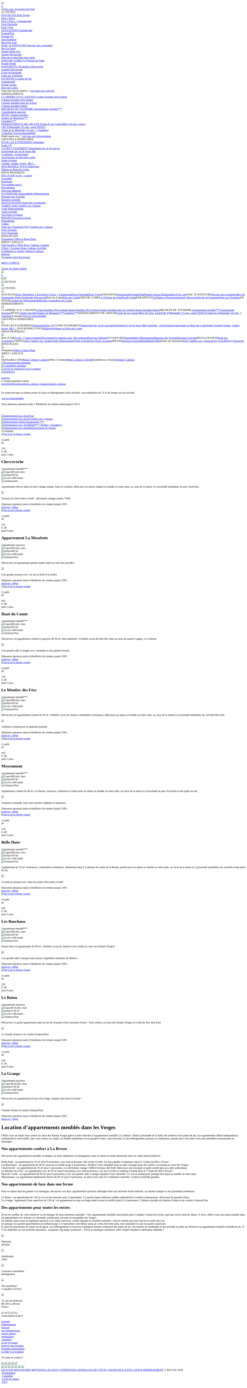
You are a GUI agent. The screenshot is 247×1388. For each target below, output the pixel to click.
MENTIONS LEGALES (44, 1370)
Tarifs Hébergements (12, 208)
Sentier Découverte (11, 54)
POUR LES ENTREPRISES (17, 142)
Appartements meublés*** (48, 109)
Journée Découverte (12, 69)
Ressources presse (21, 217)
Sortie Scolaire (9, 160)
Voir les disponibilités (24, 133)
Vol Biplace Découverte (30, 66)
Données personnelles (13, 1348)
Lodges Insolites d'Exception (51, 96)
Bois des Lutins (9, 57)
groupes (5, 1327)
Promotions (7, 239)
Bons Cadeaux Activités (33, 248)
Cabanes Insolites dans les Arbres (19, 103)
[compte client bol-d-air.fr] (2, 278)
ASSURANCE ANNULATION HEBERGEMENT (135, 1370)
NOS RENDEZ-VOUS (14, 166)
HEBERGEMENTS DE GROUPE (20, 124)
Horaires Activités (10, 199)
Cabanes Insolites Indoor (14, 106)
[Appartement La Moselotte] (15, 510)
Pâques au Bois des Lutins (15, 169)
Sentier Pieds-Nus (10, 51)
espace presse (8, 1333)
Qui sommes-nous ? (11, 184)
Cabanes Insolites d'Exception (17, 99)
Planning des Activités (13, 196)
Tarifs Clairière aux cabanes (26, 205)
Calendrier (7, 133)
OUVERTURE (10, 193)
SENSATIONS (9, 30)
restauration (7, 1336)
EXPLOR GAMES (12, 60)
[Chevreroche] (15, 434)
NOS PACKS (9, 15)
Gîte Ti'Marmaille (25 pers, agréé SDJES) (23, 127)
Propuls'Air (7, 36)
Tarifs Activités (9, 211)
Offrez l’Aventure (11, 248)
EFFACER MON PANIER (16, 1370)
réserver (5, 254)
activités (5, 384)
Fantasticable (25, 30)
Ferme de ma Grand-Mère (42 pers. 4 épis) (62, 124)
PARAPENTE (9, 66)
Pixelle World (8, 63)
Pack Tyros (7, 27)
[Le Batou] (15, 969)
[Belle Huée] (15, 814)
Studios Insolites (19, 115)
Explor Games (9, 84)
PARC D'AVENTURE (14, 45)
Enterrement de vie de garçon (44, 148)
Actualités (6, 178)
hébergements (17, 384)
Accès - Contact (23, 175)
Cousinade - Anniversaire (14, 154)
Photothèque (8, 221)
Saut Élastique (8, 39)
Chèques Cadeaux (34, 251)
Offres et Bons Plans (25, 239)
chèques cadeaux (57, 384)
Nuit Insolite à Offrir (12, 245)
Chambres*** (8, 121)
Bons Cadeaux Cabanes (36, 245)
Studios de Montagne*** (14, 118)
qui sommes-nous (10, 1330)
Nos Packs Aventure (12, 214)
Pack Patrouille (9, 24)
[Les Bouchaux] (15, 893)
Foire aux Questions (12, 75)
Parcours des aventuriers (40, 45)
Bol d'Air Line (9, 42)
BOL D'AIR (8, 175)
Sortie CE (6, 145)
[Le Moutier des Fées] (15, 662)
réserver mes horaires (12, 1345)
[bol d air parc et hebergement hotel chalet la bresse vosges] (18, 9)
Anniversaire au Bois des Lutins (18, 157)
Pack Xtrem (23, 15)
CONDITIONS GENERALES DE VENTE (83, 1370)
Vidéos (5, 224)
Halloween (33, 166)
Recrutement (8, 187)
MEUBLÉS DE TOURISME (17, 109)
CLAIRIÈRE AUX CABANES (18, 96)
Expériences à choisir (13, 251)
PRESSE (6, 217)
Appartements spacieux (13, 112)
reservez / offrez (9, 507)
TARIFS (6, 205)
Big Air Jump (8, 48)
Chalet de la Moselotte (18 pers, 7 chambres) (25, 130)
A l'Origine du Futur (33, 60)
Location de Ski (23, 78)
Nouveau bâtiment (11, 190)
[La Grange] (15, 1046)
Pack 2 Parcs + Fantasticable (16, 21)
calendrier (6, 1339)
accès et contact (9, 1342)
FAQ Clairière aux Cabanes (38, 227)
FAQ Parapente (9, 233)
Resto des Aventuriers (34, 202)
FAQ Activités (9, 230)
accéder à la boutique (12, 1351)
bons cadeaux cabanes (36, 384)
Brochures (6, 181)
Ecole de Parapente (11, 72)
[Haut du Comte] (15, 586)
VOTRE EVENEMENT (15, 148)
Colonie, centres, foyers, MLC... (18, 163)
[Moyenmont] (15, 738)
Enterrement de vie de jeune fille (18, 151)
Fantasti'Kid (7, 33)
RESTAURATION (12, 202)
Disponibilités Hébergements (34, 193)
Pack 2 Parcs (8, 18)
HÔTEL (6, 115)
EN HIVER (8, 78)
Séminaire (38, 142)
